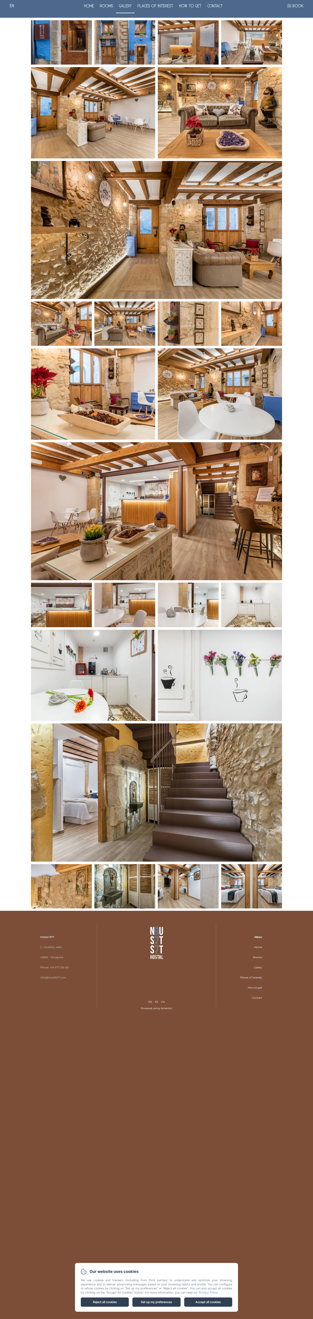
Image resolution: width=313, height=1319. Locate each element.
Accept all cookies (208, 1302)
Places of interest (155, 6)
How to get (190, 6)
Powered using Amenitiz (156, 1008)
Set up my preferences (156, 1302)
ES (156, 1001)
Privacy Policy (208, 1292)
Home (89, 6)
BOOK (298, 6)
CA (163, 1001)
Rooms (106, 6)
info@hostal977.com (53, 977)
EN (150, 1001)
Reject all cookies (105, 1302)
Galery (125, 6)
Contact (215, 6)
